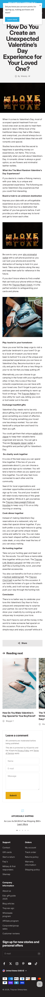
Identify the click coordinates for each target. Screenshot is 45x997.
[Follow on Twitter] (10, 963)
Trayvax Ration (29, 393)
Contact (6, 847)
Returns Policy (31, 857)
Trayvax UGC (8, 908)
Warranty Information (30, 863)
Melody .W (25, 76)
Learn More (22, 824)
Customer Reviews (11, 933)
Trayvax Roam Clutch (22, 285)
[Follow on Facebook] (4, 963)
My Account (30, 847)
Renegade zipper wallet (22, 443)
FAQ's (5, 861)
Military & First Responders (9, 868)
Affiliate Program (10, 921)
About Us (6, 891)
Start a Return (8, 857)
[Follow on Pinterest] (23, 963)
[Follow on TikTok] (36, 963)
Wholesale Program (7, 914)
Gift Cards (7, 852)
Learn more (12, 19)
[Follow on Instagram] (17, 963)
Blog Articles (8, 903)
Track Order (30, 852)
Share (24, 643)
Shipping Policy (32, 869)
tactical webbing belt (14, 577)
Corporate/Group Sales (10, 927)
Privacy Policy (23, 750)
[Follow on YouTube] (29, 963)
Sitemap (6, 874)
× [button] (40, 5)
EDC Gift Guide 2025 (9, 897)
